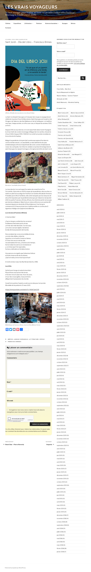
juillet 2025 (60, 252)
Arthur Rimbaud (63, 119)
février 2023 (60, 349)
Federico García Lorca (65, 129)
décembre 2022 (61, 355)
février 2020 (60, 468)
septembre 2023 (62, 326)
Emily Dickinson (75, 125)
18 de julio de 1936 (62, 99)
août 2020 (60, 448)
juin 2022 (59, 375)
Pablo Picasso (76, 180)
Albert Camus (63, 113)
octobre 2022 (61, 362)
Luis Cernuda (63, 167)
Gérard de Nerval (63, 154)
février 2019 (60, 508)
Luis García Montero (77, 167)
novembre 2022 (61, 359)
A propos (8, 28)
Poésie (42, 339)
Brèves (73, 23)
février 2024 (60, 309)
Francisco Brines (14, 341)
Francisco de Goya (64, 135)
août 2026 (60, 209)
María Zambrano (63, 177)
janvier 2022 (60, 392)
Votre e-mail (61, 51)
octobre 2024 (61, 282)
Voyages (65, 23)
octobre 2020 (61, 442)
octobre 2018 (61, 522)
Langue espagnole (21, 339)
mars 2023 (60, 345)
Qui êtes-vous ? (62, 43)
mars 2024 (60, 306)
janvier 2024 (60, 312)
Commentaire (12, 358)
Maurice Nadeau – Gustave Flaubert (67, 95)
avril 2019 (59, 502)
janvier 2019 (60, 512)
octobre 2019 (61, 482)
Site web (10, 401)
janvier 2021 (60, 432)
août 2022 (60, 369)
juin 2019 (59, 495)
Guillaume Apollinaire (65, 148)
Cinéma (7, 23)
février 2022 (60, 389)
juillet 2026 (60, 212)
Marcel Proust (75, 170)
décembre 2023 (61, 315)
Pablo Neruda (63, 180)
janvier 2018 (60, 551)
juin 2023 (59, 335)
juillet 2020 (60, 452)
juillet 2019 (60, 492)
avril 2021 (59, 422)
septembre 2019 (62, 485)
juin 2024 (59, 296)
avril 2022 (59, 382)
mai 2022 (59, 379)
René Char (62, 189)
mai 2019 (59, 498)
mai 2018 (59, 538)
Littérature (28, 23)
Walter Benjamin (75, 196)
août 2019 (60, 488)
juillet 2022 (60, 372)
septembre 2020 (62, 445)
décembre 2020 (61, 435)
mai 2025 (59, 259)
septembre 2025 (62, 246)
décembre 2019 (61, 475)
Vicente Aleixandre (76, 193)
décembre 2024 (61, 276)
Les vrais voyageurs (31, 6)
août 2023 (60, 329)
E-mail (10, 391)
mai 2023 (59, 339)
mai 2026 (59, 219)
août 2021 (60, 409)
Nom (9, 382)
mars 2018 (60, 545)
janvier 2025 (60, 272)
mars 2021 (60, 425)
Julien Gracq (79, 161)
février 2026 (60, 229)
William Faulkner (63, 199)
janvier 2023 (60, 352)
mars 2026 (60, 226)
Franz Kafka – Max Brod (64, 89)
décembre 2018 (61, 515)
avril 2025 (60, 262)
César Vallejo (79, 122)
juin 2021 (59, 415)
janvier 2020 (60, 472)
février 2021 (60, 429)
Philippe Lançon (74, 183)
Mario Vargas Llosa (64, 173)
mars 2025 (60, 266)
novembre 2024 (61, 279)
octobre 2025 (61, 242)
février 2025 (60, 269)
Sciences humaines (51, 23)
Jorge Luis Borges (64, 157)
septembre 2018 (62, 525)
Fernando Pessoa (64, 132)
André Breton (63, 116)
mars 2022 (60, 385)
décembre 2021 (61, 395)
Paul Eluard (62, 183)
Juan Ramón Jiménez (65, 161)
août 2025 (60, 249)
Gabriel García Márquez (66, 145)
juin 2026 (59, 216)
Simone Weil (62, 193)
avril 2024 (60, 302)
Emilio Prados (63, 125)
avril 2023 (59, 342)
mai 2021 (59, 418)
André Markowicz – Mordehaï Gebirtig (68, 102)
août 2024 (60, 289)
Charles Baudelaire (64, 122)
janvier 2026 (60, 232)
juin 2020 (59, 455)
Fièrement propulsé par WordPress (15, 568)
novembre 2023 (61, 319)
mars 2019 (60, 505)
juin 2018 (59, 535)
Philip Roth (62, 186)
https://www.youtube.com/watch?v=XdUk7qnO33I (22, 289)
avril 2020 (60, 462)
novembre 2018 (61, 518)
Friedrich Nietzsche (75, 141)
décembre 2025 (61, 236)
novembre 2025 (61, 239)
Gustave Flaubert (64, 151)
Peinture (39, 23)
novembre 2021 (61, 399)
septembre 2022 (62, 365)
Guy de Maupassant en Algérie (66, 92)
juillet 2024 (60, 292)
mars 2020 (60, 465)
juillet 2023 (60, 332)
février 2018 (60, 548)
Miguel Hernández (77, 177)
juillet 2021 (60, 412)
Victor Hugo (62, 196)
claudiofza (23, 39)
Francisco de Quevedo (65, 138)
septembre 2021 (62, 405)
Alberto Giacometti (77, 113)
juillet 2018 (60, 532)
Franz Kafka (62, 141)
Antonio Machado (76, 116)
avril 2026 (60, 222)
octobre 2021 (61, 402)
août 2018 (60, 528)
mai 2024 (59, 299)
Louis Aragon (75, 164)
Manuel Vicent (63, 170)
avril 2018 (59, 541)
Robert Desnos (74, 189)
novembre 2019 (61, 478)
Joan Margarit (76, 154)
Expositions (17, 23)
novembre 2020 (61, 438)
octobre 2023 (61, 322)
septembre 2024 (62, 286)
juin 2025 (59, 256)
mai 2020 (59, 458)
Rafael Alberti (73, 186)
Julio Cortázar (63, 164)
